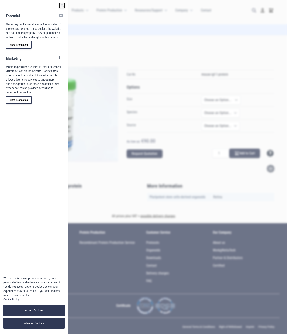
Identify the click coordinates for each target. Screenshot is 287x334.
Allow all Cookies (34, 323)
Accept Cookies (34, 310)
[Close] (62, 5)
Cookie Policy (11, 299)
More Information (19, 44)
